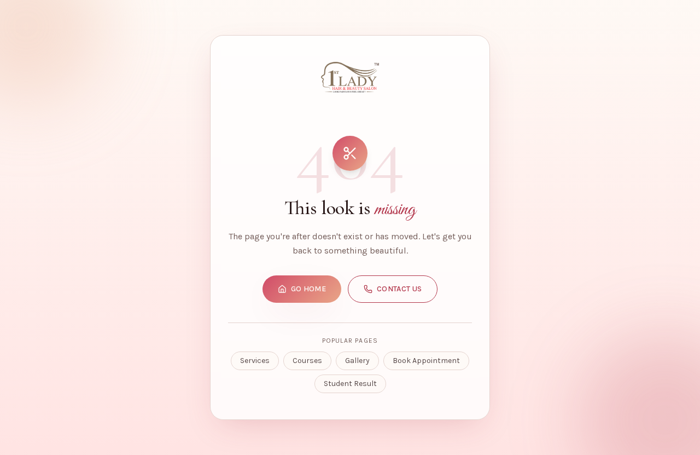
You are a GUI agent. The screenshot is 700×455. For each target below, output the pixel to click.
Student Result (350, 383)
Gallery (357, 360)
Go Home (308, 288)
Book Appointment (426, 360)
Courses (307, 360)
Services (255, 360)
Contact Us (399, 288)
